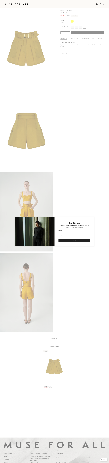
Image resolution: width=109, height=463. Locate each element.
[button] (36, 4)
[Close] (92, 219)
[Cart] (104, 4)
